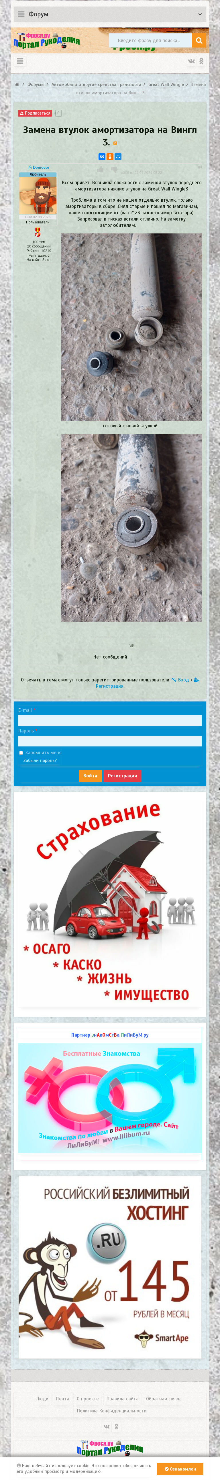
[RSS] (115, 143)
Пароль (26, 731)
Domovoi (40, 167)
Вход (182, 680)
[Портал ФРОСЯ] (47, 40)
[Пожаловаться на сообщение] (200, 167)
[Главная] (18, 84)
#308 (141, 173)
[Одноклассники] (110, 156)
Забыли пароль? (40, 760)
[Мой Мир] (118, 156)
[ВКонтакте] (102, 156)
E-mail (25, 710)
